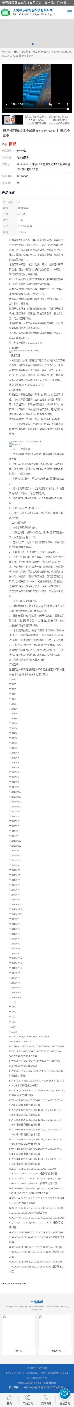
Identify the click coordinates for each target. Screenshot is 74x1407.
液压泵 (18, 1351)
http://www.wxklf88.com (14, 1283)
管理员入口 (49, 1387)
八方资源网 (27, 1387)
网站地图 (60, 1387)
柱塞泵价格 (55, 1351)
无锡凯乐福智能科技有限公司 (30, 1383)
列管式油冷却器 (40, 52)
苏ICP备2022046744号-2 (37, 1373)
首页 (16, 52)
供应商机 (25, 52)
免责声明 (38, 1387)
